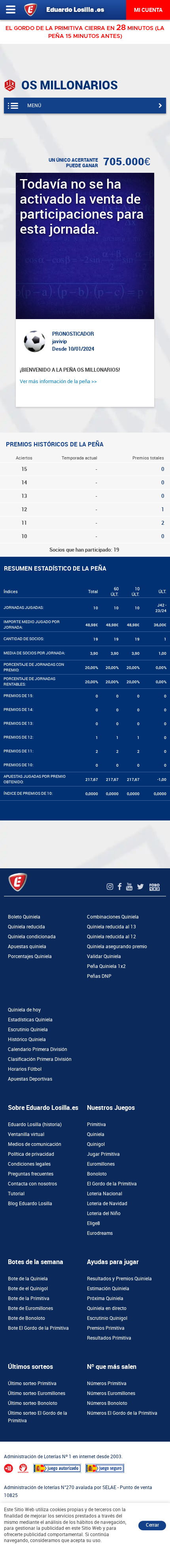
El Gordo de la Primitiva (112, 1184)
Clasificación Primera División (40, 1059)
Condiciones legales (29, 1164)
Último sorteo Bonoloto (32, 1403)
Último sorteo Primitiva (32, 1383)
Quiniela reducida (26, 927)
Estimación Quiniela (108, 1288)
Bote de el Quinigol (28, 1288)
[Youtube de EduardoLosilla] (130, 886)
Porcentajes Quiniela (30, 956)
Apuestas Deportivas (30, 1079)
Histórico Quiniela (27, 1039)
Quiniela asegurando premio (117, 946)
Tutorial (16, 1193)
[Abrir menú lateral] (10, 10)
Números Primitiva (107, 1383)
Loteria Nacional (104, 1193)
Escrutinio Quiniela (28, 1029)
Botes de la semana (35, 1262)
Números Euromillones (111, 1393)
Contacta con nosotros (32, 1184)
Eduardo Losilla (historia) (35, 1124)
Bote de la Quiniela (28, 1278)
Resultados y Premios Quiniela (119, 1278)
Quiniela (95, 1134)
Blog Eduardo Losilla (30, 1203)
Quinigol (96, 1144)
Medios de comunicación (34, 1144)
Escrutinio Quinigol (107, 1318)
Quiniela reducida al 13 (111, 927)
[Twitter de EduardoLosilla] (141, 886)
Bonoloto (97, 1174)
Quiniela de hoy (24, 1010)
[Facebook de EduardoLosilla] (120, 886)
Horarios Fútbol (25, 1069)
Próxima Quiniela (105, 1298)
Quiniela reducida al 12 (111, 936)
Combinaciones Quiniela (113, 917)
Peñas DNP (99, 976)
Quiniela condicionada (32, 936)
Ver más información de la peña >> (58, 381)
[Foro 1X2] (154, 886)
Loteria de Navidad (107, 1203)
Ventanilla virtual (26, 1134)
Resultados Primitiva (109, 1338)
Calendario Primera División (37, 1049)
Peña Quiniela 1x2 (106, 966)
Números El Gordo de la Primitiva (122, 1413)
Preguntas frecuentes (30, 1174)
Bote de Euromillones (30, 1308)
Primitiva (96, 1124)
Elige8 (93, 1223)
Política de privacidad (31, 1154)
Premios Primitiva (106, 1328)
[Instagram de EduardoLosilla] (111, 886)
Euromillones (101, 1164)
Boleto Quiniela (24, 917)
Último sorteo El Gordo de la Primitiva (37, 1416)
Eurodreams (100, 1233)
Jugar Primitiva (103, 1154)
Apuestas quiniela (27, 946)
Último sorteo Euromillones (36, 1393)
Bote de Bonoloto (26, 1318)
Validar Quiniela (104, 956)
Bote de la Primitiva (28, 1298)
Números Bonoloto (107, 1403)
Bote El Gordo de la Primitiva (38, 1328)
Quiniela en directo (107, 1308)
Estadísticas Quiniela (30, 1020)
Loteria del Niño (104, 1213)
